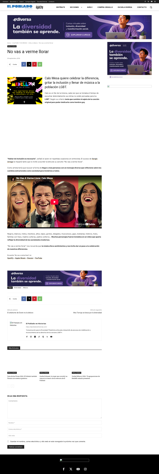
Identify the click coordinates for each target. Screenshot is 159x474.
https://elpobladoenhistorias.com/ (36, 327)
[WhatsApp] (39, 64)
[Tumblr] (43, 336)
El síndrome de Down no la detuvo (20, 313)
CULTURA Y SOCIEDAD (19, 43)
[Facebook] (145, 1)
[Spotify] (35, 336)
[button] (151, 7)
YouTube (38, 258)
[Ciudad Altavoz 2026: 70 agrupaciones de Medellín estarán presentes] (87, 363)
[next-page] (12, 386)
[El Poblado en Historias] (17, 330)
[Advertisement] (129, 142)
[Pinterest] (34, 64)
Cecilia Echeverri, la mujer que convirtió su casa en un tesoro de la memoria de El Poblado (53, 378)
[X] (29, 64)
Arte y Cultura (33, 43)
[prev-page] (8, 386)
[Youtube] (151, 1)
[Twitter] (148, 1)
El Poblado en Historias (36, 323)
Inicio (9, 43)
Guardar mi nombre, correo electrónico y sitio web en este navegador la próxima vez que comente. (48, 441)
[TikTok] (39, 336)
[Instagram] (155, 1)
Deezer (30, 258)
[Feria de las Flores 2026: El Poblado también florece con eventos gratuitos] (22, 363)
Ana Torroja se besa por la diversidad (87, 313)
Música (25, 287)
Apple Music (20, 258)
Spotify (10, 258)
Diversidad (17, 287)
